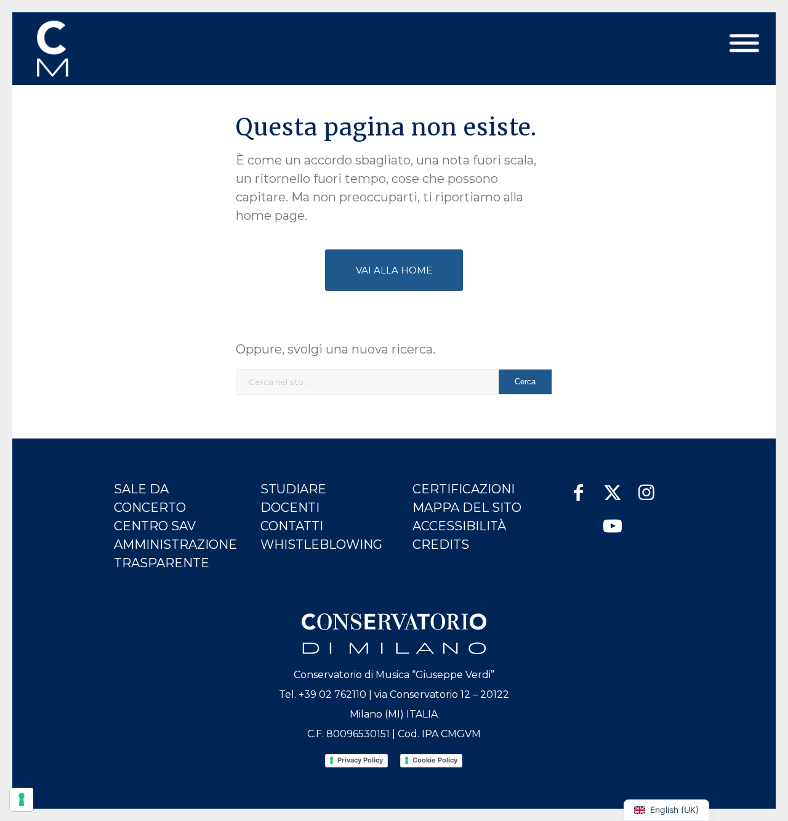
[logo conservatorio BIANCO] (394, 633)
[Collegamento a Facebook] (578, 486)
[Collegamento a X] (612, 486)
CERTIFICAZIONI (463, 489)
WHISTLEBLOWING (321, 544)
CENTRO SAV (155, 526)
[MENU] (744, 43)
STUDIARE (293, 489)
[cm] (107, 48)
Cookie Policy (434, 760)
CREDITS (440, 544)
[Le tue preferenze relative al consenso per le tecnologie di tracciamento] (21, 799)
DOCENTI (290, 507)
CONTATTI (291, 526)
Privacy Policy (360, 760)
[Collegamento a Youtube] (612, 521)
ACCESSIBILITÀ (459, 526)
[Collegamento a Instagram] (646, 486)
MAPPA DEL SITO (466, 507)
